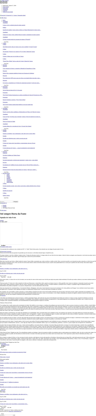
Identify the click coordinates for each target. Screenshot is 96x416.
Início (4, 20)
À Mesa (8, 177)
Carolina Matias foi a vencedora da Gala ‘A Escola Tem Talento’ (17, 126)
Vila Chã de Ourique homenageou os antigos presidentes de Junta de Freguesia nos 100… (23, 95)
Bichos (8, 175)
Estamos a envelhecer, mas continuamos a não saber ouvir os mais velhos (19, 133)
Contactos (5, 10)
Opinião (4, 130)
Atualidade (5, 21)
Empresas (5, 151)
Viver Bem (9, 179)
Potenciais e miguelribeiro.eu (15, 411)
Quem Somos (6, 6)
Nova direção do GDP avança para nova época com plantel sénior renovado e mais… (22, 78)
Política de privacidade (8, 11)
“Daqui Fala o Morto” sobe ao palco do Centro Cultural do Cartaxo (18, 61)
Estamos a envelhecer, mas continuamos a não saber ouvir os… (14, 268)
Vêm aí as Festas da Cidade (9, 121)
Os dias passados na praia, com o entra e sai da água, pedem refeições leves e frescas (21, 185)
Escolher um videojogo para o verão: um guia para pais (15, 138)
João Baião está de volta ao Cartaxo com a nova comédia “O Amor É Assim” (20, 46)
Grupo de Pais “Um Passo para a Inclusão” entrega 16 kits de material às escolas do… (22, 116)
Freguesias (5, 86)
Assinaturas (5, 9)
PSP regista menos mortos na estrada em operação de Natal (13, 352)
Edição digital (9, 182)
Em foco (5, 162)
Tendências (9, 181)
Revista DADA (6, 173)
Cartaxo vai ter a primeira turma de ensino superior (14, 25)
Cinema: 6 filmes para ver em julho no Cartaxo (13, 56)
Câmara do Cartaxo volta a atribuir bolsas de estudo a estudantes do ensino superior (21, 34)
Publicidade (5, 8)
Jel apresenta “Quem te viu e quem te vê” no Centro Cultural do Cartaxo (19, 51)
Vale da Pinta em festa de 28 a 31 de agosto (12, 90)
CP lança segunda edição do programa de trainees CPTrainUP (16, 39)
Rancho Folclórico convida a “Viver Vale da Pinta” (14, 99)
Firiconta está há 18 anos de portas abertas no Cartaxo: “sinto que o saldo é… (20, 169)
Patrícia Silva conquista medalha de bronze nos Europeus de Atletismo (18, 73)
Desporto (5, 64)
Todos (7, 174)
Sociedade (5, 108)
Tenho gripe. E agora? (5, 357)
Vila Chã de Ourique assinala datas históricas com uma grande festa (18, 104)
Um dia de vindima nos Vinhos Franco (11, 155)
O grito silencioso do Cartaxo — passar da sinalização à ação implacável (19, 148)
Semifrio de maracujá (7, 190)
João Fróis (3, 344)
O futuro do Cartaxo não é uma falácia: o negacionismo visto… (14, 403)
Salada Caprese (6, 195)
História (8, 178)
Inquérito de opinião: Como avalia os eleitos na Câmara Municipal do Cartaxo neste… (22, 30)
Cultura (4, 43)
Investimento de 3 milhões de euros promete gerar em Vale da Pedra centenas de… (21, 164)
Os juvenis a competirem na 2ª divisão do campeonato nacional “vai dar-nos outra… (21, 82)
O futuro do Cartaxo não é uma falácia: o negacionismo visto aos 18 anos (19, 143)
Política (4, 27)
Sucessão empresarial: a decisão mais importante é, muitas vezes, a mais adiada (20, 160)
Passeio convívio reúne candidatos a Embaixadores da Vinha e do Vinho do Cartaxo (21, 112)
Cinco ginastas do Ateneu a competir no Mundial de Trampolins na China (19, 68)
